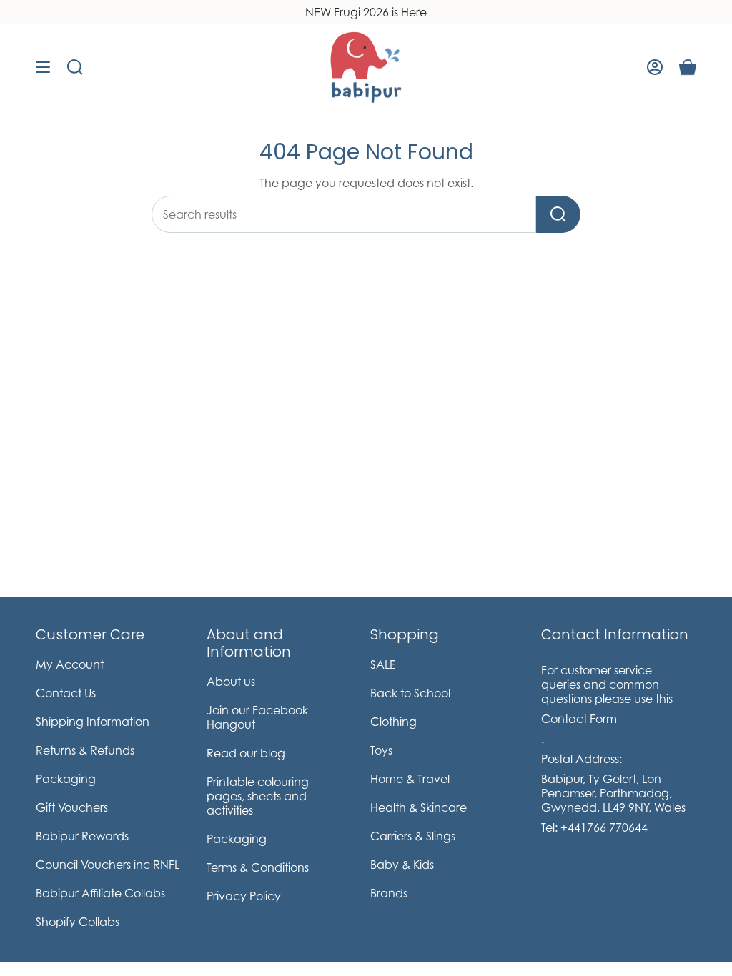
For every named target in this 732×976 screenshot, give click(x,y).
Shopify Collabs (77, 922)
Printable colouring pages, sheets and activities (258, 796)
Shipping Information (92, 721)
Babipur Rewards (82, 836)
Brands (388, 893)
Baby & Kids (402, 864)
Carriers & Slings (412, 836)
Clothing (393, 721)
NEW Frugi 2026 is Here (366, 12)
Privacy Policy (244, 896)
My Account (70, 664)
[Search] (558, 214)
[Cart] (687, 67)
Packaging (66, 779)
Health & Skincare (418, 807)
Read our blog (246, 753)
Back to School (410, 693)
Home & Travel (410, 779)
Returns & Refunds (85, 750)
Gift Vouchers (72, 807)
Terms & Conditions (258, 867)
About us (231, 681)
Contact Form (579, 719)
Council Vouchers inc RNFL (107, 864)
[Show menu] (43, 67)
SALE (383, 664)
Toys (381, 750)
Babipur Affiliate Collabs (100, 893)
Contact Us (66, 693)
